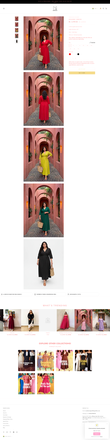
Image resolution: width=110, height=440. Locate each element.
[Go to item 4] (16, 35)
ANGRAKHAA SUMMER (74, 17)
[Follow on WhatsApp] (17, 432)
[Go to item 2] (16, 24)
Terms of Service (6, 425)
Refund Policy (5, 421)
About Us (4, 413)
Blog (4, 427)
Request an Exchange (7, 417)
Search (4, 410)
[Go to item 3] (16, 30)
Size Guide (5, 415)
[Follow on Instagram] (7, 432)
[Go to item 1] (16, 18)
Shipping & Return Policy (7, 419)
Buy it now (82, 73)
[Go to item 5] (16, 41)
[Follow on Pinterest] (10, 432)
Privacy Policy (5, 423)
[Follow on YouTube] (13, 432)
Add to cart (82, 69)
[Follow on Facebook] (3, 432)
